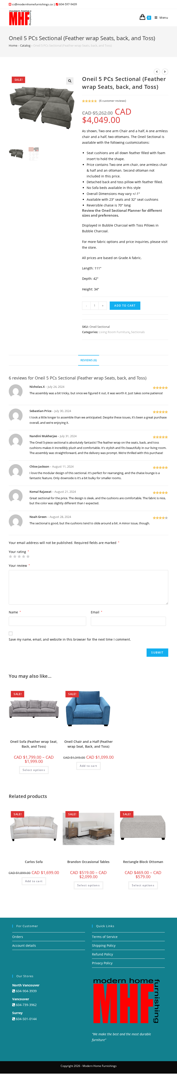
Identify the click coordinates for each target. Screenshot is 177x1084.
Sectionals (138, 332)
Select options (34, 770)
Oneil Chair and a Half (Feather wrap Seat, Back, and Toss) (88, 744)
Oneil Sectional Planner (121, 210)
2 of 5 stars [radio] (14, 556)
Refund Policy (102, 954)
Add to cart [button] (88, 766)
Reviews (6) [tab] (88, 360)
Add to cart (125, 306)
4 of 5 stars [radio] (23, 556)
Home (13, 45)
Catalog (25, 45)
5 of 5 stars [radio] (28, 556)
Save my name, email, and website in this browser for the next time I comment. (70, 639)
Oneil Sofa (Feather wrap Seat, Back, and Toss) (34, 744)
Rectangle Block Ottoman (143, 862)
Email (96, 612)
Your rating (19, 551)
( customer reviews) (112, 101)
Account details (24, 945)
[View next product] (165, 72)
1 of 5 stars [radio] (10, 556)
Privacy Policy (102, 963)
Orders (17, 937)
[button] (70, 81)
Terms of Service (105, 937)
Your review (19, 565)
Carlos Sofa (34, 862)
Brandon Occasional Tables (88, 862)
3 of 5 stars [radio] (19, 556)
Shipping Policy (103, 945)
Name (15, 612)
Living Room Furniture (114, 332)
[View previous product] (157, 72)
